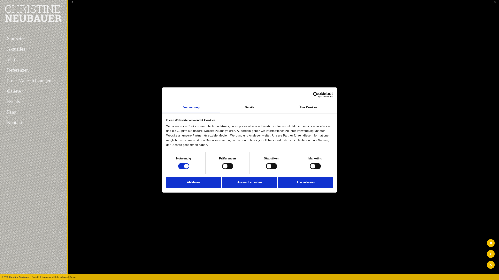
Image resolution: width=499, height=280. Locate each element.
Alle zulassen (305, 182)
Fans (11, 112)
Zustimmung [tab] (191, 107)
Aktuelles (16, 49)
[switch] (227, 166)
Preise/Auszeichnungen (29, 80)
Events (13, 101)
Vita (11, 59)
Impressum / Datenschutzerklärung (58, 276)
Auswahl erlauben (249, 182)
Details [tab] (249, 107)
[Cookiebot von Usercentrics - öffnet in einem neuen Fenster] (316, 95)
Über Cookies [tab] (308, 107)
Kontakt (35, 276)
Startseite (16, 38)
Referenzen (18, 70)
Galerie (14, 91)
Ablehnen (193, 182)
